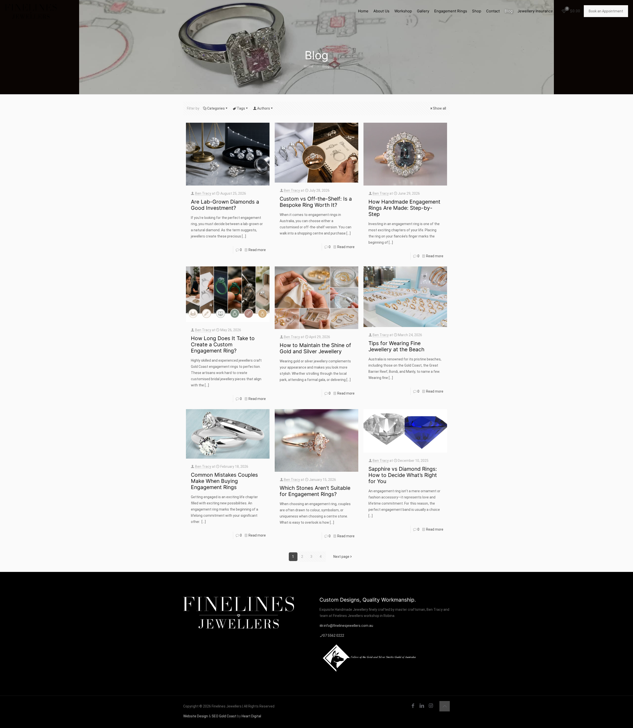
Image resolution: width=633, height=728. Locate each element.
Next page (341, 557)
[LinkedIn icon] (422, 706)
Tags (241, 108)
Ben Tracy (203, 193)
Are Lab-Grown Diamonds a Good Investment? (225, 205)
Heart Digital (251, 716)
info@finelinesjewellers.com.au (348, 626)
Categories (216, 108)
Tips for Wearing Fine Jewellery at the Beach (396, 346)
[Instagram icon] (430, 706)
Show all (439, 108)
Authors (263, 108)
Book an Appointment (606, 11)
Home (308, 66)
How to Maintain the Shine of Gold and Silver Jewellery (315, 348)
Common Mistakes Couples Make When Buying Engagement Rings (224, 481)
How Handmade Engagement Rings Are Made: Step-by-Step (404, 208)
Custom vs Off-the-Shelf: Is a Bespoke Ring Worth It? (316, 202)
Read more (257, 250)
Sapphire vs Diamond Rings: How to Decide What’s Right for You (402, 475)
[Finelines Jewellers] (31, 11)
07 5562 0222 (333, 635)
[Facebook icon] (413, 706)
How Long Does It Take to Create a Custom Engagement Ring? (223, 344)
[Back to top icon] (444, 706)
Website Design (195, 716)
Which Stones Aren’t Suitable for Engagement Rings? (315, 491)
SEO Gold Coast (224, 716)
